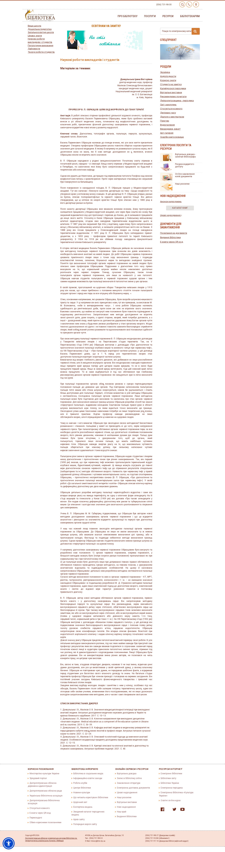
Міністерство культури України (44, 773)
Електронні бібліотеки (171, 773)
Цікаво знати (35, 35)
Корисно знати (168, 80)
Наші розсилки (182, 184)
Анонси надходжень (171, 201)
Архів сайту (79, 819)
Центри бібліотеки (82, 788)
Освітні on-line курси (171, 800)
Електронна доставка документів (133, 788)
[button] (9, 843)
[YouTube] (182, 810)
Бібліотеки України (170, 783)
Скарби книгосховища (172, 137)
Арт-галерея (166, 133)
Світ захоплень (168, 104)
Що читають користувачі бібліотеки (90, 797)
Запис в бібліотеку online (129, 778)
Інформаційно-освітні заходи (87, 778)
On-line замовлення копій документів (185, 175)
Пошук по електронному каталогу (178, 31)
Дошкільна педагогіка (40, 29)
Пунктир (164, 120)
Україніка (165, 72)
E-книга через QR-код (171, 241)
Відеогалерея (167, 124)
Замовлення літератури (128, 783)
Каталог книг (180, 208)
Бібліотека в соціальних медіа (88, 773)
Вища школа (34, 25)
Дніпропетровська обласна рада (46, 791)
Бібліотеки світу (168, 778)
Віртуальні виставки (171, 92)
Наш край (121, 811)
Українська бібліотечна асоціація (46, 795)
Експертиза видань (82, 807)
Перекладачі (36, 817)
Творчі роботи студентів (41, 52)
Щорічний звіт (80, 802)
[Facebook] (161, 810)
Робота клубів (80, 783)
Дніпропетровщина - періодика (177, 100)
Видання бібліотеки (170, 237)
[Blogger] (167, 810)
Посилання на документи (173, 233)
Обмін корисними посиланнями (45, 822)
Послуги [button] (150, 16)
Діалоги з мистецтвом (172, 116)
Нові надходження (126, 807)
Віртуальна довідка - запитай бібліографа (185, 155)
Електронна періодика (172, 788)
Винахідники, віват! (170, 129)
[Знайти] (196, 31)
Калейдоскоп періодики (173, 88)
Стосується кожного (171, 108)
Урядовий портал (38, 778)
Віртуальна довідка (126, 773)
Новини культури (81, 792)
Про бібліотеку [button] (127, 16)
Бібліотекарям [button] (190, 16)
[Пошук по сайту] (182, 4)
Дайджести (34, 48)
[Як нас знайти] (196, 4)
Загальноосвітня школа (41, 32)
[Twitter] (173, 810)
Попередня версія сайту (85, 824)
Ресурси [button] (167, 16)
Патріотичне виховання (40, 45)
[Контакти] (189, 4)
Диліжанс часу (168, 112)
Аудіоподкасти (168, 76)
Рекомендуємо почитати (173, 96)
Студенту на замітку (171, 84)
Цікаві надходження (170, 215)
